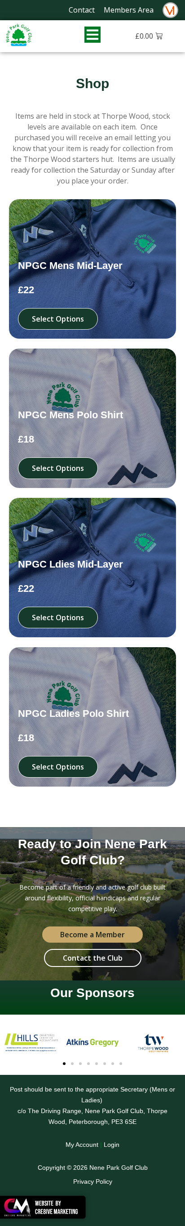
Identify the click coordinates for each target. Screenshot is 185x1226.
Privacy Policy (92, 1181)
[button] (64, 1063)
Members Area (129, 10)
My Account (82, 1144)
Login (111, 1144)
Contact (82, 10)
